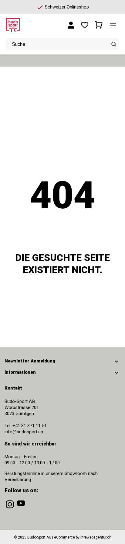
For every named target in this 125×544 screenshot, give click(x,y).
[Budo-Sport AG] (24, 23)
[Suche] (113, 44)
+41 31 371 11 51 (29, 425)
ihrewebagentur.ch (95, 537)
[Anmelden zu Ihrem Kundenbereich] (71, 23)
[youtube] (21, 508)
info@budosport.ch (24, 432)
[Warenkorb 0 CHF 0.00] (99, 23)
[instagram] (10, 508)
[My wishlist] (84, 23)
